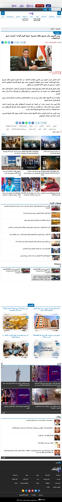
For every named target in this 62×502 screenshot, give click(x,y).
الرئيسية (59, 16)
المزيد (3, 412)
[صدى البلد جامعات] (30, 5)
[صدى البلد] (31, 13)
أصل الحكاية (14, 479)
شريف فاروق (52, 129)
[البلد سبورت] (39, 5)
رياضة (31, 16)
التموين (54, 126)
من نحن (41, 494)
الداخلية (48, 126)
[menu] (59, 13)
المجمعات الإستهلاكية (11, 126)
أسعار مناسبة (32, 129)
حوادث (37, 16)
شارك (16, 42)
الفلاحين (41, 126)
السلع (45, 129)
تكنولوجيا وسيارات (24, 483)
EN (46, 9)
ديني (3, 16)
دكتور (7, 129)
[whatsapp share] (6, 42)
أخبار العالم (25, 479)
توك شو (18, 16)
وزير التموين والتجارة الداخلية (19, 129)
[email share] (2, 42)
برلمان (16, 483)
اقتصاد (52, 28)
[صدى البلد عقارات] (21, 5)
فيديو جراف (57, 483)
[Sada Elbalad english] (14, 5)
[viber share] (20, 123)
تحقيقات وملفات (56, 487)
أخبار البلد (44, 16)
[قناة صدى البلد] (48, 5)
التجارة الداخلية (22, 126)
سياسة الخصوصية (23, 494)
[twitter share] (9, 42)
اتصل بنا (34, 494)
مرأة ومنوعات (10, 16)
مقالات (48, 487)
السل (39, 129)
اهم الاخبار (51, 16)
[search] (3, 13)
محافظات (47, 483)
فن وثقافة (24, 16)
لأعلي (57, 462)
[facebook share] (12, 42)
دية (36, 126)
